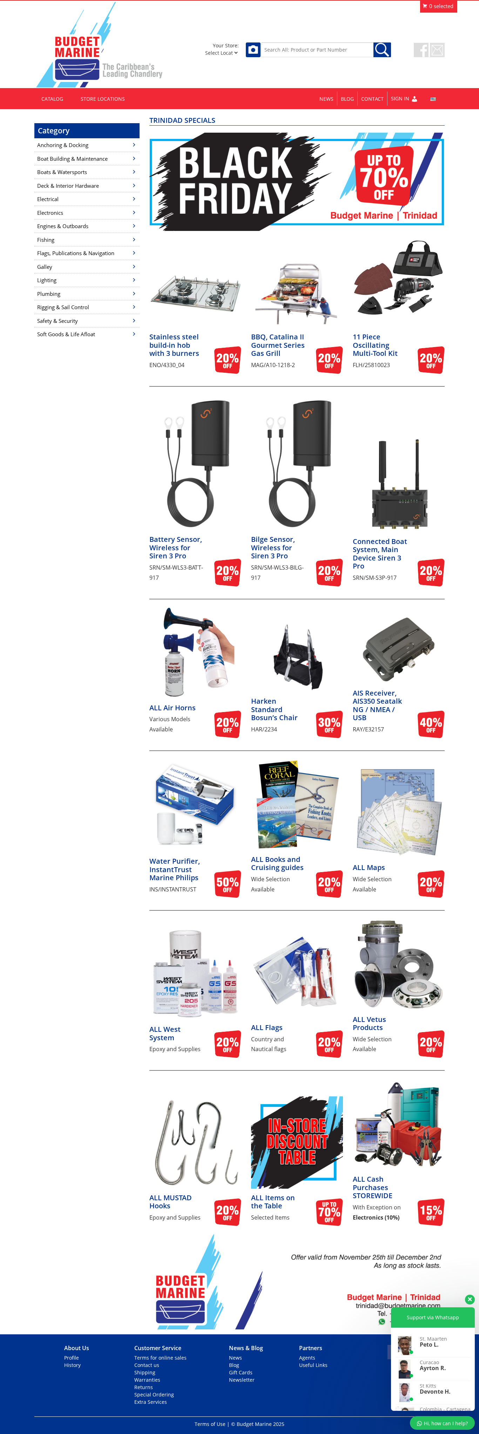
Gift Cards (240, 1372)
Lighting (46, 280)
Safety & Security (57, 320)
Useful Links (313, 1365)
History (72, 1365)
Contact (372, 98)
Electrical (48, 199)
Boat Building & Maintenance (72, 158)
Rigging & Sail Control (63, 307)
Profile (71, 1357)
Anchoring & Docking (62, 144)
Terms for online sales (160, 1357)
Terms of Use (210, 1424)
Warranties (147, 1379)
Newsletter (242, 1379)
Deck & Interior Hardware (68, 185)
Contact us (146, 1365)
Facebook (421, 50)
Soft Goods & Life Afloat (66, 334)
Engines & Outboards (62, 226)
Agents (307, 1357)
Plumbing (48, 293)
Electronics (50, 212)
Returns (143, 1387)
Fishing (45, 239)
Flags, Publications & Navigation (75, 253)
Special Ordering (154, 1394)
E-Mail (437, 50)
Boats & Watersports (62, 171)
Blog (347, 98)
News (326, 98)
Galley (44, 266)
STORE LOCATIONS (103, 98)
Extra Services (150, 1402)
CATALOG (52, 98)
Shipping (144, 1372)
